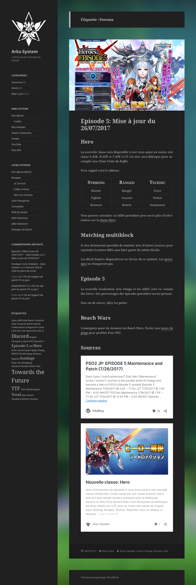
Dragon (33, 337)
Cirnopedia (17, 206)
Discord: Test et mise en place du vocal (26, 269)
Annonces (16, 82)
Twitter (15, 138)
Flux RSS (16, 150)
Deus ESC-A (38, 330)
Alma (14, 320)
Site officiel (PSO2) (21, 172)
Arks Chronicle (18, 323)
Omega (29, 353)
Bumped (15, 177)
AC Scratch (20, 183)
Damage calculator (21, 229)
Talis (38, 366)
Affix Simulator (19, 223)
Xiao (23, 395)
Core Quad (26, 330)
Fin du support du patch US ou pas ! (27, 278)
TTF (15, 388)
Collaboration (18, 327)
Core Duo (16, 330)
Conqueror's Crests (34, 327)
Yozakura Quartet (20, 399)
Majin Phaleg (38, 350)
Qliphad (15, 358)
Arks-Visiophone (20, 200)
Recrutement (18, 127)
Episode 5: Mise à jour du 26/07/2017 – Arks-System (25, 253)
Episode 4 (39, 341)
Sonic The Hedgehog (21, 362)
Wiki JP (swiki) (19, 212)
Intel (13, 350)
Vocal (16, 394)
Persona (37, 353)
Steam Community (21, 133)
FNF (31, 346)
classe (107, 220)
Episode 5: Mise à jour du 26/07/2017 (118, 124)
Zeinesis (33, 399)
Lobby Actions (21, 189)
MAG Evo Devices (23, 195)
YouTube (16, 144)
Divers (15, 88)
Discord (20, 336)
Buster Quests (34, 323)
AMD (19, 320)
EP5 (31, 341)
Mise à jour (17, 93)
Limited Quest (24, 350)
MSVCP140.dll (18, 353)
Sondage (27, 358)
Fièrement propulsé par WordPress (100, 577)
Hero (37, 345)
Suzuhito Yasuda (19, 366)
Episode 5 (19, 345)
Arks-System (24, 51)
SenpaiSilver (18, 285)
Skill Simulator (19, 218)
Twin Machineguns (30, 389)
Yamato (30, 395)
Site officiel (17, 115)
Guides (17, 121)
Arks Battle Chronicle (33, 320)
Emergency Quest (20, 341)
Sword (32, 366)
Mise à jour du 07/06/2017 (25, 258)
